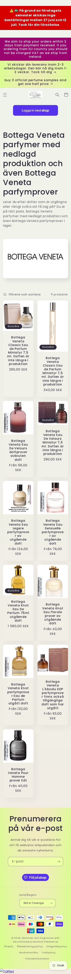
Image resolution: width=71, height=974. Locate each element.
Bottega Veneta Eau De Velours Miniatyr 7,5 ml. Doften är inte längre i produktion (53, 442)
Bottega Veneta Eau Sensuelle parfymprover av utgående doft (53, 532)
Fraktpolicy (49, 952)
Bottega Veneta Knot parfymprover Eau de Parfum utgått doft (18, 694)
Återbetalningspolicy (30, 946)
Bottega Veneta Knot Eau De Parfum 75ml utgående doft (18, 611)
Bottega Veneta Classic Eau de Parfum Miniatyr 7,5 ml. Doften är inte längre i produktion (18, 350)
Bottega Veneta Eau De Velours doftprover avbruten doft (18, 450)
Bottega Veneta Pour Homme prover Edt (18, 774)
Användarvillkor (28, 952)
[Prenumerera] (58, 861)
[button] (5, 94)
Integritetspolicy (57, 946)
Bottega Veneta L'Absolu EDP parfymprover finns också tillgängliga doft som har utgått (53, 695)
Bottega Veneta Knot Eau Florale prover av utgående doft (52, 613)
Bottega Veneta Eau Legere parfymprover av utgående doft (18, 532)
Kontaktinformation (37, 958)
